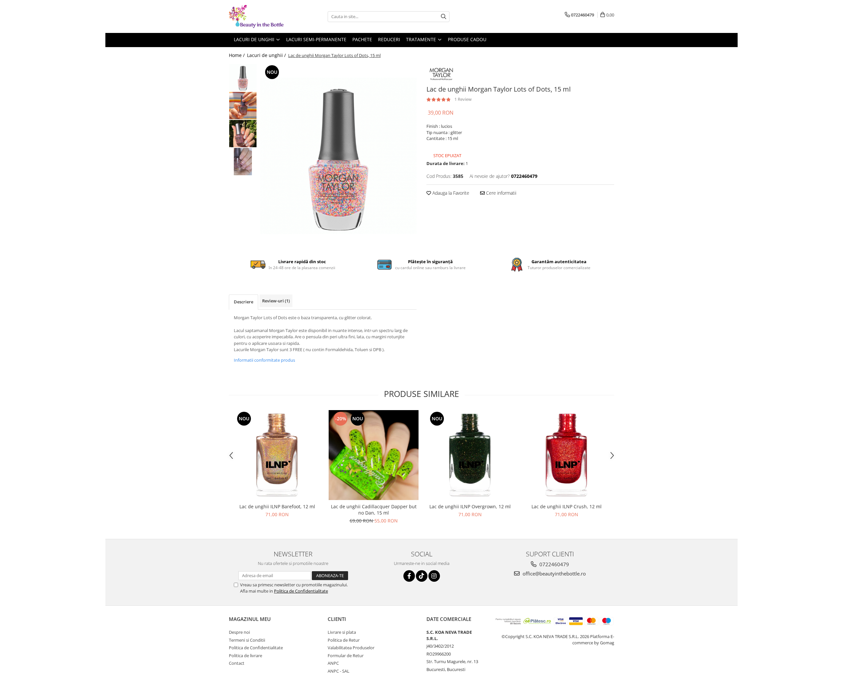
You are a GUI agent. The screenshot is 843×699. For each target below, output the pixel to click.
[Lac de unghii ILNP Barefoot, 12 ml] (277, 455)
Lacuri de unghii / (267, 55)
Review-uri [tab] (276, 301)
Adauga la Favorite (450, 193)
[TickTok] (421, 576)
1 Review (463, 99)
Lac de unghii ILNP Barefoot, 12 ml (277, 506)
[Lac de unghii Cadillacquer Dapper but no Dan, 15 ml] (374, 455)
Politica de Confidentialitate (301, 591)
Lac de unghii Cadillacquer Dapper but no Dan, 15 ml (374, 509)
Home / (237, 55)
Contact (236, 663)
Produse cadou (467, 39)
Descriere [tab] (243, 302)
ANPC (333, 663)
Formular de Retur (346, 655)
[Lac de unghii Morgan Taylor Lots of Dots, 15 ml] (338, 156)
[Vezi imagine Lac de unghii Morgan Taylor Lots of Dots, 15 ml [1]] (243, 105)
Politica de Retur (344, 640)
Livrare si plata (342, 632)
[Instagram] (434, 576)
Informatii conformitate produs (264, 360)
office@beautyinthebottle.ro (553, 573)
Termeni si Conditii (247, 640)
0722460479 (553, 564)
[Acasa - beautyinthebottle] (262, 16)
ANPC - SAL (338, 671)
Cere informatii (500, 193)
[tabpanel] (338, 156)
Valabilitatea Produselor (351, 648)
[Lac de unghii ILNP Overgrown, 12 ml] (470, 455)
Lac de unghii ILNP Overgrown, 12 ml (470, 506)
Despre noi (239, 632)
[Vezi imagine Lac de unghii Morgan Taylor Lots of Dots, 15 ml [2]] (243, 133)
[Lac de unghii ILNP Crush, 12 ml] (567, 455)
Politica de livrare (245, 655)
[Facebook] (409, 576)
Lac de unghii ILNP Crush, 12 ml (566, 506)
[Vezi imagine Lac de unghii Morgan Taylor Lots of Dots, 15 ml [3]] (243, 161)
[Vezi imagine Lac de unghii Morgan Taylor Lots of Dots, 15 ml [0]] (243, 77)
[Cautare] (443, 16)
